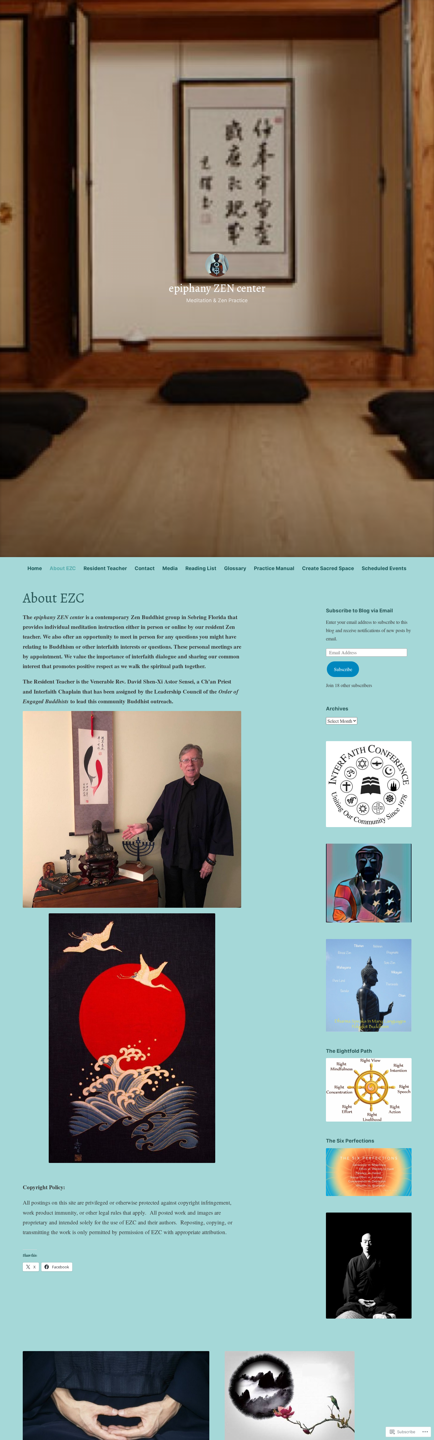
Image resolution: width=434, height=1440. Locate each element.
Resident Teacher (105, 568)
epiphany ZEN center (217, 288)
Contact (145, 568)
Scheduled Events (384, 568)
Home (34, 568)
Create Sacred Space (328, 568)
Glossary (235, 568)
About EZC (63, 568)
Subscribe (343, 669)
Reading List (200, 568)
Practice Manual (274, 568)
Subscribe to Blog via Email (359, 611)
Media (170, 568)
